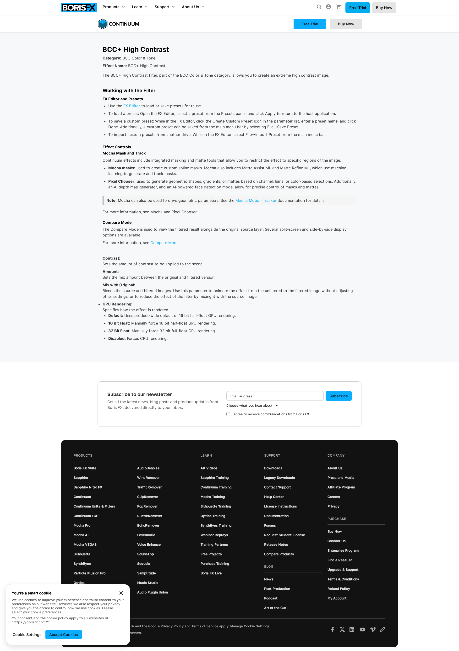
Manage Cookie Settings (250, 626)
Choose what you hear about (249, 405)
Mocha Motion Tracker (255, 200)
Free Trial (357, 7)
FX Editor (131, 105)
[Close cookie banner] (121, 593)
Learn (137, 6)
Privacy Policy (172, 626)
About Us (190, 6)
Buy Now (384, 7)
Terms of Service (204, 626)
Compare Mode (164, 242)
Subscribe (338, 396)
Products (111, 6)
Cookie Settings (27, 634)
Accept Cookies (63, 634)
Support (162, 6)
